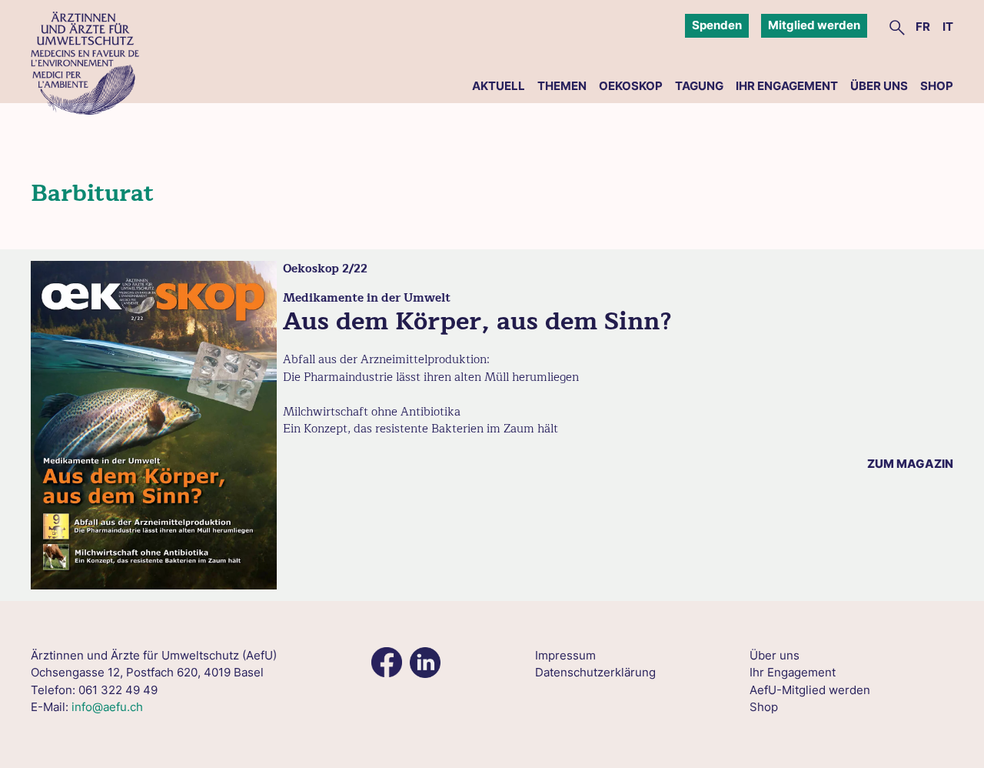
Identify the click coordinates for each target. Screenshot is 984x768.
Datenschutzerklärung (595, 672)
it (947, 26)
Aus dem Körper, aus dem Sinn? (477, 321)
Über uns (879, 85)
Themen (562, 85)
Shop (936, 85)
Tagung (699, 85)
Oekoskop (631, 85)
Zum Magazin (910, 463)
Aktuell (498, 85)
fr (923, 26)
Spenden (717, 25)
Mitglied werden (814, 25)
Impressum (565, 655)
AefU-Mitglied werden (810, 690)
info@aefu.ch (107, 707)
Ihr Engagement (787, 85)
